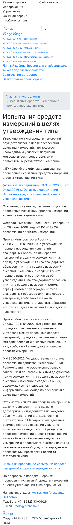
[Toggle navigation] (11, 86)
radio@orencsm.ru (27, 506)
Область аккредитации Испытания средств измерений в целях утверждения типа (32, 194)
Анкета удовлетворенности (23, 70)
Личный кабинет (15, 65)
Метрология (31, 96)
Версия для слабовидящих (47, 65)
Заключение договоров (20, 74)
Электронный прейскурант (23, 79)
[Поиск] (44, 29)
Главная (12, 96)
